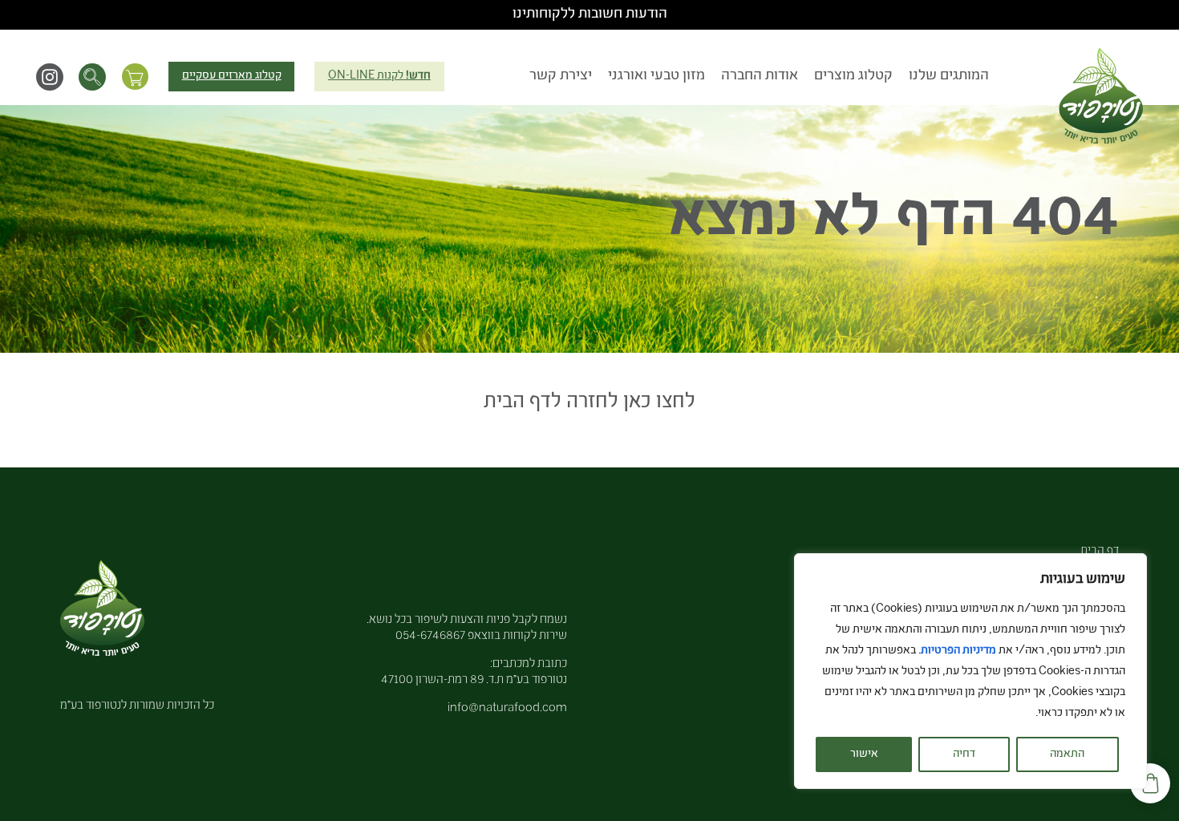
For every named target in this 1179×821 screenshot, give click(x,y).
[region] (970, 671)
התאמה (1067, 754)
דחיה (964, 754)
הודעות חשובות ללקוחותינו (590, 14)
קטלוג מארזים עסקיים (232, 76)
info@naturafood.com (507, 708)
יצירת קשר (560, 76)
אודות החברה (759, 76)
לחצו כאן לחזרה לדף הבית (589, 403)
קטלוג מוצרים (853, 76)
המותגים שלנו (949, 76)
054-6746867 (430, 636)
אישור (864, 754)
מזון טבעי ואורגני (656, 76)
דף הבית (1099, 551)
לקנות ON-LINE (379, 76)
